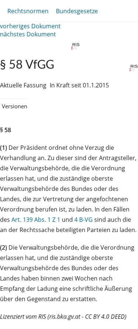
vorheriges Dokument (30, 26)
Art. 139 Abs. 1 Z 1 (35, 220)
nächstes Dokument (28, 34)
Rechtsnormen (28, 11)
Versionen (14, 106)
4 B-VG (83, 220)
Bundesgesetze (77, 11)
